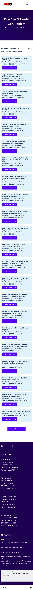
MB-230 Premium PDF (8, 507)
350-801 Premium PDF (8, 523)
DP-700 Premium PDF (8, 515)
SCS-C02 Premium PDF (9, 525)
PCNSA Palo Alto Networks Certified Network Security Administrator (14, 362)
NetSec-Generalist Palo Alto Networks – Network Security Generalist (15, 195)
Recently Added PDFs (8, 470)
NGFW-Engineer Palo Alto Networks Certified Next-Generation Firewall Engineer (14, 178)
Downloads (13, 27)
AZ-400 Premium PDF (8, 478)
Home (6, 27)
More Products (16, 429)
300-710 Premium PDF (8, 499)
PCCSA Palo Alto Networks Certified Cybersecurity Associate (14, 379)
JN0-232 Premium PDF (8, 488)
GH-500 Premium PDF (8, 483)
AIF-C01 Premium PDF (8, 481)
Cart (30, 587)
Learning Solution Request (9, 467)
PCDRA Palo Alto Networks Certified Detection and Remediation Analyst (14, 295)
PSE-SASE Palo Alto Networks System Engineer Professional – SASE (15, 279)
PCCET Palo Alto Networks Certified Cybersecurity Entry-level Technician (14, 345)
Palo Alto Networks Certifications (14, 61)
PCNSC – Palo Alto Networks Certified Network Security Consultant (15, 212)
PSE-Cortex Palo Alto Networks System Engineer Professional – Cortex (15, 229)
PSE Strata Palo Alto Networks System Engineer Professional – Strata (15, 262)
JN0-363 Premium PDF (8, 520)
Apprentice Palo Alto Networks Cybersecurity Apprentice (12, 75)
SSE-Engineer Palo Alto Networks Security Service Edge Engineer (13, 142)
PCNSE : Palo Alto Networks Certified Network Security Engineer (14, 395)
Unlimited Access (7, 462)
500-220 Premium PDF (8, 504)
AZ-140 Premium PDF (8, 486)
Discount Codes (6, 465)
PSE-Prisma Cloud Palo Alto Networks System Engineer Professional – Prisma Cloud (15, 159)
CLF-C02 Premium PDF (9, 496)
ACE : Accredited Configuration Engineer (16, 411)
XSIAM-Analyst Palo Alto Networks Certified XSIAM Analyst (14, 125)
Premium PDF (5, 459)
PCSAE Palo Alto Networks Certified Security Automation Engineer (14, 312)
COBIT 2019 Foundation (9, 518)
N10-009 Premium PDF (8, 502)
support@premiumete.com (11, 552)
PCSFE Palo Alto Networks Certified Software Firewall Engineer (14, 245)
